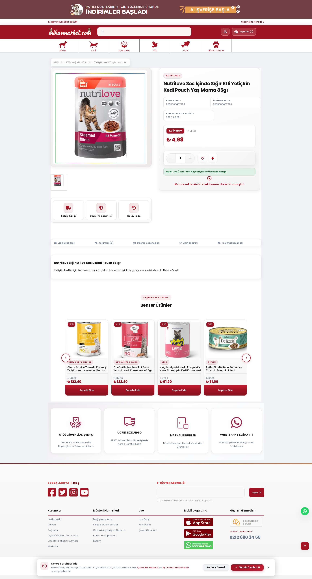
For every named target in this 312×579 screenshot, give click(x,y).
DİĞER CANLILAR (216, 50)
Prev (65, 358)
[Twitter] (63, 495)
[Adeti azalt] (170, 158)
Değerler (53, 530)
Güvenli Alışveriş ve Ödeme (109, 530)
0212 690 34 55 (245, 537)
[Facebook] (53, 495)
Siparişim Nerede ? (252, 21)
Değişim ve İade (102, 519)
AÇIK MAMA (124, 50)
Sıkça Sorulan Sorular (105, 524)
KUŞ (155, 50)
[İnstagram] (74, 495)
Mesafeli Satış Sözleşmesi (63, 541)
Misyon (52, 524)
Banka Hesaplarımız (105, 535)
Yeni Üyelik (145, 524)
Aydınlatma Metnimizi (175, 567)
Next (246, 358)
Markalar (53, 546)
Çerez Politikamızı (148, 567)
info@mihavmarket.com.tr (62, 21)
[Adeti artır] (189, 158)
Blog (76, 483)
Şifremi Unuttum (148, 530)
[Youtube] (85, 495)
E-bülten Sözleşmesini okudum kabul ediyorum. (187, 500)
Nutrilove (173, 75)
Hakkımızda (54, 519)
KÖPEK (63, 50)
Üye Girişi (144, 519)
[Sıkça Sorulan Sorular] (246, 526)
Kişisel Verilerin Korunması (63, 535)
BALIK (185, 50)
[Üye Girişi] (225, 31)
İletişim (97, 541)
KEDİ (93, 50)
